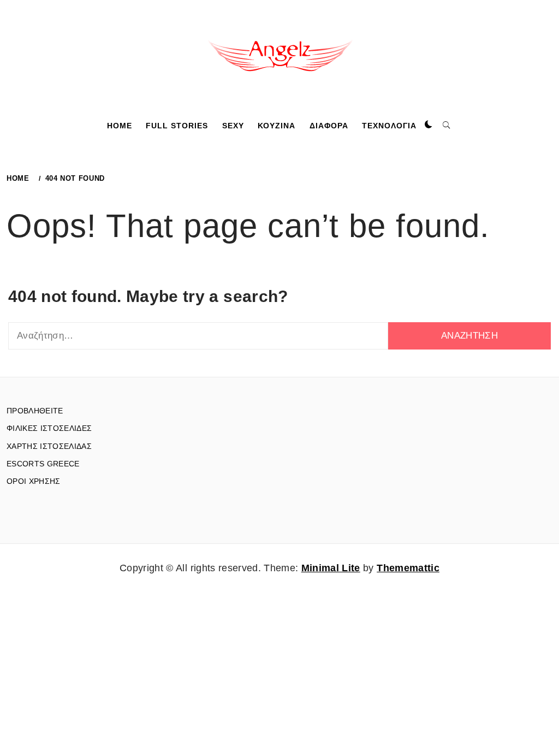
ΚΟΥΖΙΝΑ (276, 125)
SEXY (233, 125)
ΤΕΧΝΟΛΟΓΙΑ (389, 125)
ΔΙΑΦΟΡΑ (329, 125)
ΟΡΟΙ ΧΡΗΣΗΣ (34, 481)
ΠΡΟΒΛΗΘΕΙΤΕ (35, 410)
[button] (428, 125)
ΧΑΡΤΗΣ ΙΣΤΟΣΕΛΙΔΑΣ (49, 446)
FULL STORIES (177, 125)
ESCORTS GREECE (43, 463)
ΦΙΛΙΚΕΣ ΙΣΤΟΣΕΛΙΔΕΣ (49, 428)
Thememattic (408, 568)
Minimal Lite (330, 568)
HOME (119, 125)
